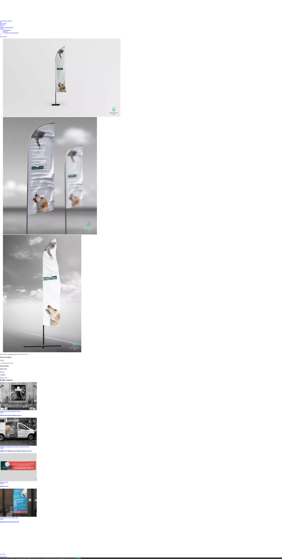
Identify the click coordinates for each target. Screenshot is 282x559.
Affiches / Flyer (3, 377)
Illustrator (2, 372)
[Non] (80, 558)
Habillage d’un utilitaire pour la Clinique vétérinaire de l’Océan (14, 446)
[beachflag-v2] (61, 116)
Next (5, 36)
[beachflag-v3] (50, 234)
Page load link (3, 556)
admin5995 (11, 354)
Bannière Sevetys (4, 482)
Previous (2, 36)
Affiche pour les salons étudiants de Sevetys (10, 411)
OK (78, 558)
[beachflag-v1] (42, 351)
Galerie (1, 412)
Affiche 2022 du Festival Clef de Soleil (9, 517)
